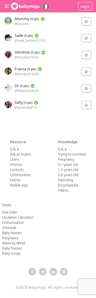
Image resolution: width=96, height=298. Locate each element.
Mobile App (19, 185)
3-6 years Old (68, 175)
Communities (20, 175)
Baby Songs (11, 253)
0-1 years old (68, 164)
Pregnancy (66, 159)
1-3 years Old (68, 169)
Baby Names (12, 233)
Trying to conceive (72, 154)
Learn (14, 159)
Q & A (14, 149)
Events (15, 180)
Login (85, 6)
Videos (63, 190)
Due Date (9, 212)
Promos (16, 164)
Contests (17, 169)
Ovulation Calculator (17, 217)
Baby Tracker (12, 248)
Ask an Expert (20, 154)
